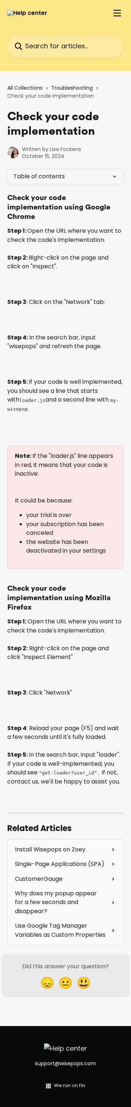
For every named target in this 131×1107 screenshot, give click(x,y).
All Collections (25, 87)
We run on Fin (69, 1085)
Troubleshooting (72, 87)
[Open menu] (117, 13)
